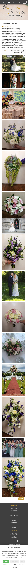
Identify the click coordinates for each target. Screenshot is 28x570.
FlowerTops (14, 508)
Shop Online (14, 510)
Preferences (22, 564)
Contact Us (14, 525)
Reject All (22, 561)
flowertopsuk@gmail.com (14, 544)
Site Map (14, 527)
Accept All (5, 561)
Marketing (15, 567)
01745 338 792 (13, 541)
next (20, 498)
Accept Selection (14, 561)
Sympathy (14, 517)
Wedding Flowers (14, 515)
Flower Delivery (14, 522)
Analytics (14, 564)
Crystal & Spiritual (14, 513)
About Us (14, 520)
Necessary (7, 564)
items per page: (17, 52)
